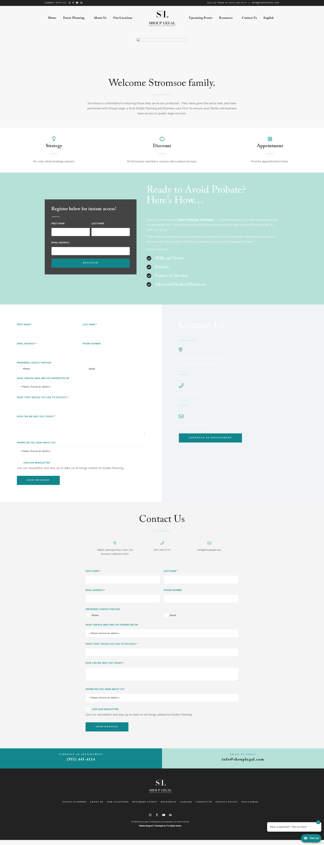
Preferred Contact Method (34, 363)
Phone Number (92, 344)
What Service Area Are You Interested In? (43, 378)
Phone (26, 369)
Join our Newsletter (36, 463)
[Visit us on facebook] (73, 3)
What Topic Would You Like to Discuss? (42, 397)
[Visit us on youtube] (77, 3)
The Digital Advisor (173, 826)
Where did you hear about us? (36, 443)
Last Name (97, 224)
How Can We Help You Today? (35, 416)
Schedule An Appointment (210, 438)
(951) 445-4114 (237, 3)
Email (92, 369)
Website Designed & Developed (151, 826)
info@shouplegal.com (265, 3)
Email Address (60, 243)
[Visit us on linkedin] (81, 3)
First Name (58, 224)
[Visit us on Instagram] (70, 3)
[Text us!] (311, 838)
